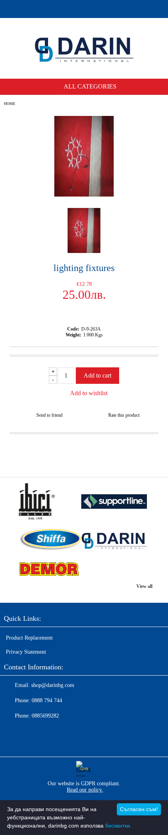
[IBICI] (48, 502)
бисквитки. (118, 825)
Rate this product (123, 415)
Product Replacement (29, 638)
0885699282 (45, 716)
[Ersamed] (114, 502)
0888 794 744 (47, 700)
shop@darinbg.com (52, 685)
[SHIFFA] (48, 540)
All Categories (90, 86)
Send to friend (49, 415)
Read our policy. (85, 790)
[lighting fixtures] (84, 195)
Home (9, 103)
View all (144, 586)
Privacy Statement (26, 652)
